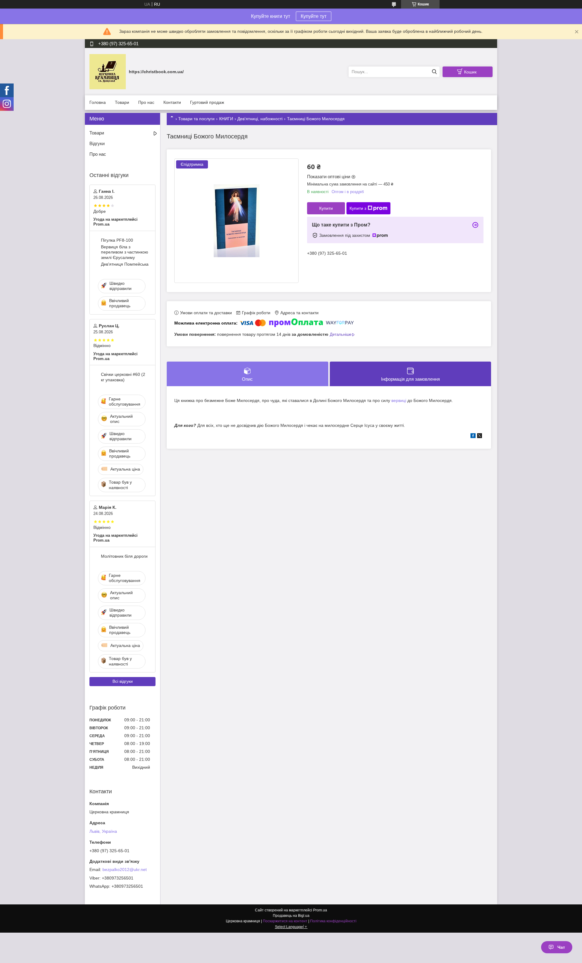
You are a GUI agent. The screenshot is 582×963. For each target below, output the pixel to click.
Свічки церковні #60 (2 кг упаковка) (123, 377)
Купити (326, 208)
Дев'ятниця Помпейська (125, 264)
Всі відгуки (122, 681)
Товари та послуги (196, 118)
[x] (479, 436)
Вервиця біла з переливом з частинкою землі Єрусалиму (124, 252)
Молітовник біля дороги (124, 556)
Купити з (358, 208)
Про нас (146, 102)
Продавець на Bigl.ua (291, 916)
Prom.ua (320, 910)
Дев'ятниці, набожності (260, 118)
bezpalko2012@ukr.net (124, 869)
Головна (97, 102)
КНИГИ (226, 118)
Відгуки (97, 143)
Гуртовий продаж (207, 102)
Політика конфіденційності (333, 921)
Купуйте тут (313, 16)
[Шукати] (434, 71)
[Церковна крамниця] (107, 71)
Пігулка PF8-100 (117, 240)
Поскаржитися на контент (285, 921)
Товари (122, 102)
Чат (561, 947)
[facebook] (473, 436)
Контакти (172, 102)
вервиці (398, 400)
